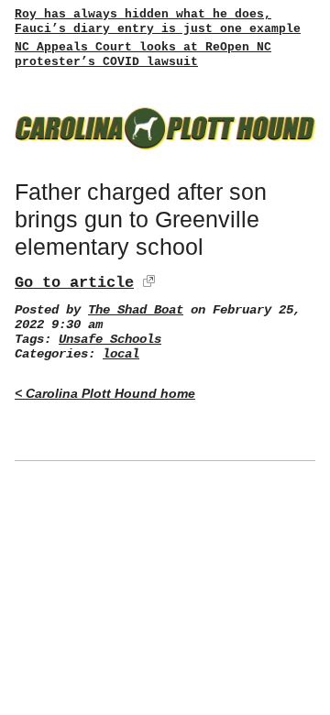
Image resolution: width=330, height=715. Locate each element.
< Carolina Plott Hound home (105, 394)
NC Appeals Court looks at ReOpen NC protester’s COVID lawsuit (143, 54)
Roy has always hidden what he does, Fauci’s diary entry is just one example (158, 21)
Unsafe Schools (110, 339)
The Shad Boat (135, 310)
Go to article (74, 283)
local (121, 354)
